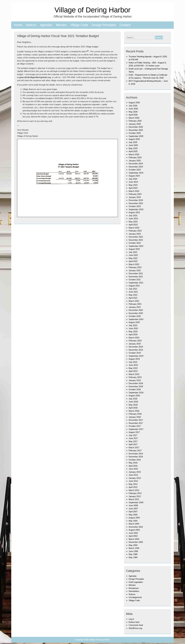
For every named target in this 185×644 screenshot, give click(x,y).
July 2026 (133, 105)
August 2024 (134, 176)
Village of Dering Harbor (92, 10)
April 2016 (133, 466)
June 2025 (133, 145)
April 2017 (133, 444)
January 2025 (135, 160)
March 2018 (134, 411)
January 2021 (135, 307)
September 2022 (136, 246)
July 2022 (133, 252)
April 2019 (133, 371)
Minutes (61, 25)
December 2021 (136, 273)
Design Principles (104, 25)
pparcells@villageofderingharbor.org (35, 77)
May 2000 (133, 545)
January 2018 (135, 417)
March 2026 (134, 118)
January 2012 (135, 496)
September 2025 (136, 136)
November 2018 (136, 386)
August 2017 (134, 432)
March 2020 (134, 337)
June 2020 (133, 328)
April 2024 (133, 188)
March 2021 (134, 301)
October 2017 (135, 426)
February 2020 (135, 340)
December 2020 (136, 310)
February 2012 (135, 493)
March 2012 (134, 490)
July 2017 (133, 435)
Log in (131, 619)
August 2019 (134, 359)
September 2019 (136, 356)
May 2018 (133, 405)
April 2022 (133, 261)
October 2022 (135, 243)
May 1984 (133, 557)
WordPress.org (135, 628)
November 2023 (136, 203)
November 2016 (136, 456)
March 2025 (134, 154)
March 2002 (134, 539)
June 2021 (133, 292)
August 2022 (134, 249)
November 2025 (136, 130)
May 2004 (133, 521)
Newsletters (134, 591)
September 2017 (136, 429)
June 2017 (133, 438)
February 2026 (135, 121)
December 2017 (136, 420)
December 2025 (136, 127)
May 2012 (133, 484)
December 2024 (136, 163)
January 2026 (135, 124)
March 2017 (134, 447)
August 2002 (134, 530)
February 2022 (135, 267)
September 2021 (136, 283)
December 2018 (136, 383)
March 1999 (134, 548)
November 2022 (136, 240)
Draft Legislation (136, 582)
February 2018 (135, 414)
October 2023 (135, 206)
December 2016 (136, 453)
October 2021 (135, 279)
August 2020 (134, 322)
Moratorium (134, 588)
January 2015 (135, 472)
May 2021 (133, 295)
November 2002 (136, 527)
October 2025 (135, 133)
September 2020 (136, 319)
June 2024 (133, 182)
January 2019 (135, 380)
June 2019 (133, 365)
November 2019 (136, 350)
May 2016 (133, 463)
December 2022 (136, 237)
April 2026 (133, 115)
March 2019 (134, 374)
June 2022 (133, 255)
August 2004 (134, 517)
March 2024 (134, 191)
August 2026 (134, 102)
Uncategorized (135, 597)
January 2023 (135, 234)
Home (18, 25)
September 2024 (136, 173)
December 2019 (136, 347)
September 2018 (136, 392)
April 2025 (133, 151)
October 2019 (135, 353)
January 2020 (135, 344)
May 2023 (133, 221)
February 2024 (135, 194)
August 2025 (134, 139)
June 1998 (133, 551)
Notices (31, 25)
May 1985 (133, 554)
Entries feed (134, 622)
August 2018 (134, 395)
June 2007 (133, 508)
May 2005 (133, 514)
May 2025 (133, 148)
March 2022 (134, 264)
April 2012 (133, 487)
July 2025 (133, 142)
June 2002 (133, 533)
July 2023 (133, 215)
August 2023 (134, 212)
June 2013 (133, 475)
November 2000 (136, 542)
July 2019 (133, 362)
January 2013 (135, 478)
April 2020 (133, 334)
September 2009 (136, 502)
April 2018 (133, 408)
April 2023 (133, 224)
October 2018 (135, 389)
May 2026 (133, 112)
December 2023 (136, 200)
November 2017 (136, 423)
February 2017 (135, 450)
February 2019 (135, 377)
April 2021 (133, 298)
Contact (125, 25)
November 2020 (136, 313)
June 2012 (133, 481)
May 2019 (133, 368)
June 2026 (133, 108)
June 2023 (133, 218)
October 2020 (135, 316)
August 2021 (134, 285)
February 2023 (135, 231)
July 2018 (133, 398)
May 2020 (133, 331)
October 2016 (135, 460)
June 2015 (133, 469)
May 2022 (133, 258)
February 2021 (135, 304)
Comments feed (136, 625)
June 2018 (133, 401)
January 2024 (135, 197)
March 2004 (134, 524)
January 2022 (135, 270)
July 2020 (133, 325)
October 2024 (135, 169)
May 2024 (133, 185)
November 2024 (136, 167)
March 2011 (134, 499)
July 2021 (133, 289)
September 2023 (136, 209)
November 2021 (136, 276)
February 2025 (135, 157)
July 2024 (133, 179)
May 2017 (133, 441)
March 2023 (134, 228)
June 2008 (133, 505)
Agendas (46, 25)
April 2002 (133, 536)
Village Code (79, 25)
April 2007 (133, 511)
